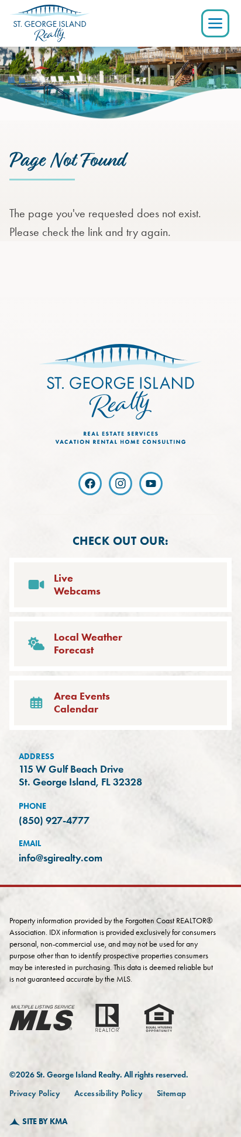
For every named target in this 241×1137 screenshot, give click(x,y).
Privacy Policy (34, 1093)
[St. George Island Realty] (49, 23)
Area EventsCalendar (82, 703)
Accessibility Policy (108, 1093)
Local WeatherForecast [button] (88, 644)
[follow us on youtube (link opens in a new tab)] (151, 483)
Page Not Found (67, 160)
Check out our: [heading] (121, 541)
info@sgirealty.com (60, 857)
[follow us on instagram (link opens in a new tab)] (120, 483)
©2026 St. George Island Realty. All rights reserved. (98, 1075)
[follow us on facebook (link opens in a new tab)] (90, 483)
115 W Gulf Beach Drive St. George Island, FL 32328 (80, 776)
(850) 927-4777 (54, 820)
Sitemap (171, 1093)
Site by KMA (44, 1121)
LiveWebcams (77, 585)
